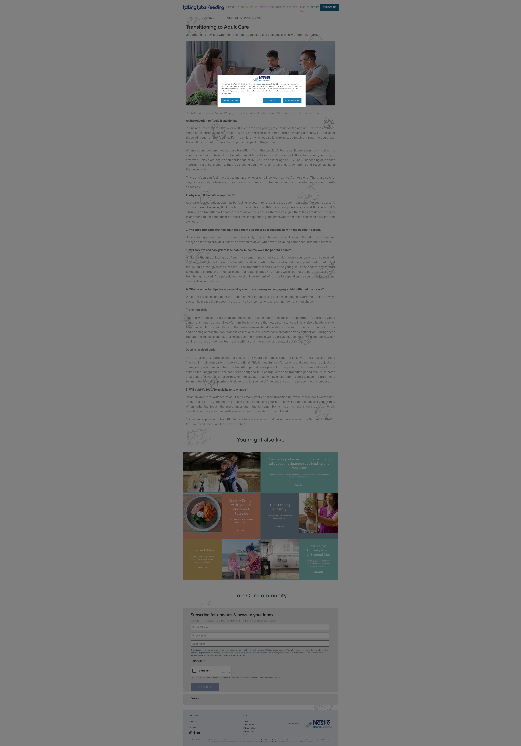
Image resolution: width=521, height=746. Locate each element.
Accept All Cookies (292, 100)
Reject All (272, 100)
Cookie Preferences (230, 100)
